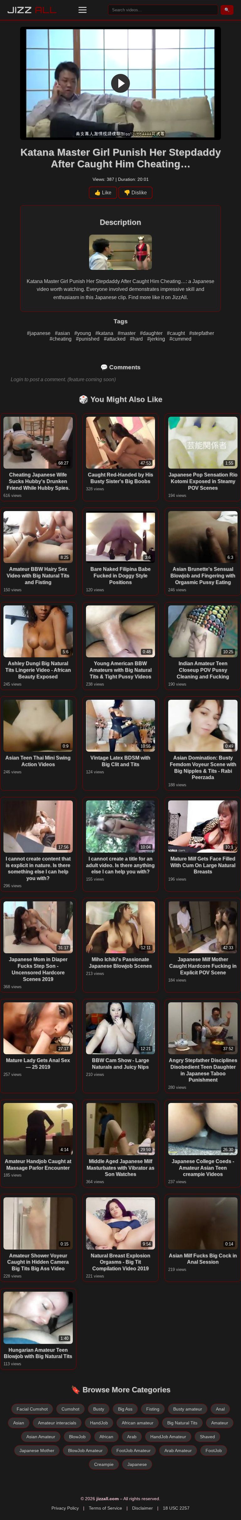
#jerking (156, 339)
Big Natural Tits (182, 1422)
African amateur (137, 1422)
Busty (98, 1408)
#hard (137, 339)
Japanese (137, 1464)
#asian (63, 333)
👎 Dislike (135, 192)
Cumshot (70, 1408)
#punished (88, 339)
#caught (176, 333)
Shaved (207, 1436)
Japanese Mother (36, 1450)
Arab (132, 1436)
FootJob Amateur (133, 1450)
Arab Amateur (178, 1450)
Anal (220, 1408)
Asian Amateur (40, 1436)
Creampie (104, 1464)
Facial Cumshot (32, 1408)
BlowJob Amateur (85, 1450)
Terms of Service (105, 1508)
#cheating (61, 339)
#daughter (152, 333)
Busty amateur (187, 1408)
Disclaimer (142, 1508)
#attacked (115, 339)
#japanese (39, 333)
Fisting (152, 1408)
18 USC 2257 (176, 1508)
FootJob (214, 1450)
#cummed (180, 339)
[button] (82, 10)
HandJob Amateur (168, 1436)
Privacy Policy (65, 1508)
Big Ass (125, 1408)
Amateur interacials (57, 1422)
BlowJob (77, 1436)
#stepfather (201, 333)
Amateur (219, 1422)
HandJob (99, 1422)
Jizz (32, 9)
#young (83, 333)
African (106, 1436)
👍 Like (102, 192)
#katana (105, 333)
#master (127, 333)
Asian (18, 1422)
